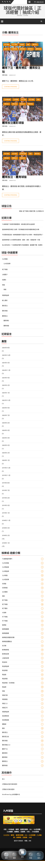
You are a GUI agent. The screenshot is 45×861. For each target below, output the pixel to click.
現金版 (22, 674)
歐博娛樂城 (22, 649)
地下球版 (14, 44)
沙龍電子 (5, 274)
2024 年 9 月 (6, 378)
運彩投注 (35, 44)
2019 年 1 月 (6, 513)
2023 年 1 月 (6, 393)
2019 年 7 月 (6, 490)
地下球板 (6, 44)
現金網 (22, 44)
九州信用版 (22, 563)
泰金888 (22, 662)
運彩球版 (4, 75)
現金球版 (22, 678)
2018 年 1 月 (6, 543)
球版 (28, 44)
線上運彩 (5, 300)
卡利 (4, 829)
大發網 (22, 612)
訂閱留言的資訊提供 (8, 789)
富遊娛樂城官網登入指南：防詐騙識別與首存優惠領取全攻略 (20, 229)
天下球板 (22, 617)
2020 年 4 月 (6, 438)
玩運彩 (4, 280)
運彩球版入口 (22, 745)
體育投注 (30, 49)
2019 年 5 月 (6, 505)
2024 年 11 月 (6, 370)
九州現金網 (7, 99)
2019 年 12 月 (6, 468)
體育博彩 (22, 49)
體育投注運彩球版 (13, 122)
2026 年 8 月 (6, 347)
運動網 (22, 724)
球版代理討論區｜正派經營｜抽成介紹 (22, 10)
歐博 (17, 829)
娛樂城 (22, 625)
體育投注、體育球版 (14, 177)
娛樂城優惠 (22, 629)
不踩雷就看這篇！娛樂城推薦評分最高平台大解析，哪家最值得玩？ (22, 234)
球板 (5, 289)
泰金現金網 (22, 666)
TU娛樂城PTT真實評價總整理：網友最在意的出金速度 (18, 224)
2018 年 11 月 (6, 520)
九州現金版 (22, 567)
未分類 (22, 645)
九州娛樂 (10, 832)
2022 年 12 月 (6, 400)
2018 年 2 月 (6, 535)
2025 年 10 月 (6, 355)
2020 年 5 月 (6, 430)
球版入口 (22, 703)
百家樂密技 (22, 716)
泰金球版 (22, 670)
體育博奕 (14, 49)
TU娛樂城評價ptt (22, 559)
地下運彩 (22, 608)
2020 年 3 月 (6, 445)
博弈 (22, 596)
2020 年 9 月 (6, 408)
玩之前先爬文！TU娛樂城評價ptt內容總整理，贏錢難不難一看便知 (22, 245)
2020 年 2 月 (6, 453)
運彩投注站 (22, 736)
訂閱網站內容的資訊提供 (9, 784)
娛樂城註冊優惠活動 (22, 637)
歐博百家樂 (23, 153)
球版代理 (22, 695)
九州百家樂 (7, 263)
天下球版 (22, 621)
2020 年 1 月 (6, 460)
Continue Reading (10, 87)
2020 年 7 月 (6, 415)
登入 (3, 779)
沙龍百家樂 (22, 658)
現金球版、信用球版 (22, 683)
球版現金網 (5, 295)
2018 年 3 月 (6, 528)
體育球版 (38, 49)
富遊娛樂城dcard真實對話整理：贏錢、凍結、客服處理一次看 (21, 240)
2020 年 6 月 (6, 423)
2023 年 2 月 (6, 385)
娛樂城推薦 (22, 633)
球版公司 (22, 707)
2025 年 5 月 (6, 362)
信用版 (22, 583)
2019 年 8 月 (6, 483)
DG (31, 829)
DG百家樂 (37, 829)
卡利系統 (11, 829)
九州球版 (16, 99)
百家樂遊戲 (22, 720)
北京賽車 (22, 592)
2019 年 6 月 (6, 498)
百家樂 (23, 832)
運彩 (30, 153)
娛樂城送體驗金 (22, 641)
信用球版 (22, 588)
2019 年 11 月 (6, 475)
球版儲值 (22, 699)
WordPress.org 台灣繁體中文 (11, 794)
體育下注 (6, 49)
